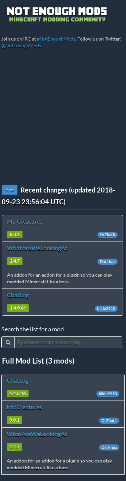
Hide (9, 189)
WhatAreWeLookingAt (37, 248)
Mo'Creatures (24, 221)
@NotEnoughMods (21, 45)
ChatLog (18, 295)
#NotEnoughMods (56, 39)
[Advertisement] (63, 118)
